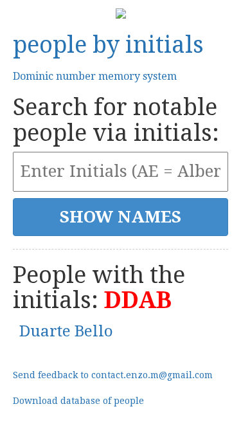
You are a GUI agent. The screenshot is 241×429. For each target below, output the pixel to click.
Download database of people (78, 401)
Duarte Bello (66, 331)
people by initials (108, 45)
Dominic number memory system (95, 76)
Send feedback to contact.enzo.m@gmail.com (113, 375)
